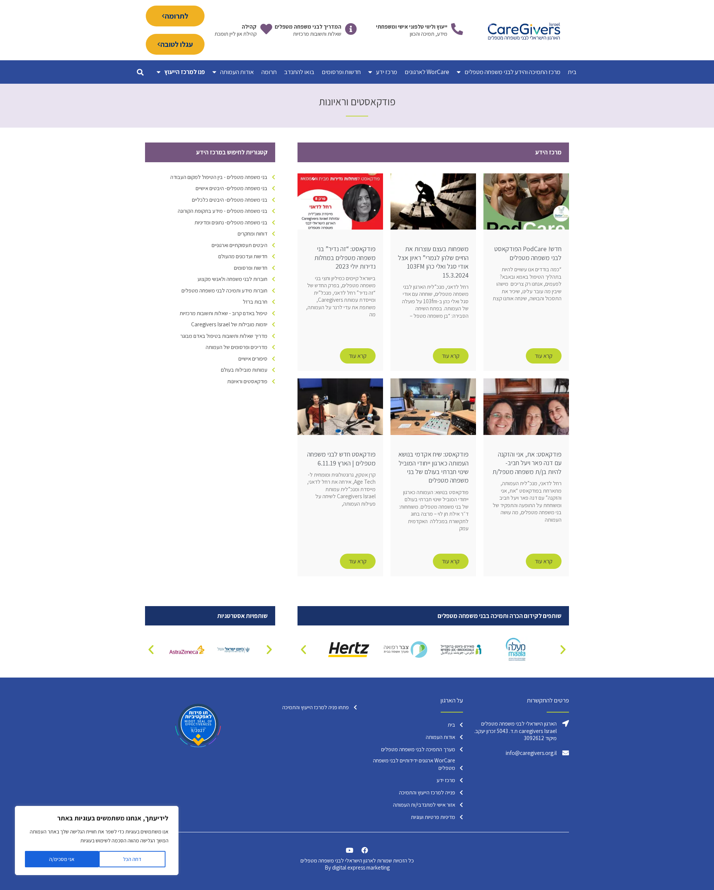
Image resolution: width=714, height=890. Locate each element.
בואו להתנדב (299, 72)
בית (572, 72)
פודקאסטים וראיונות (247, 381)
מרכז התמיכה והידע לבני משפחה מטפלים (512, 72)
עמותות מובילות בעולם (244, 369)
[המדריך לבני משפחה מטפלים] (351, 29)
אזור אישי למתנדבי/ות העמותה (424, 804)
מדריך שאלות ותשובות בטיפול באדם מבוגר (223, 335)
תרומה (269, 72)
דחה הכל (132, 859)
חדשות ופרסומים (341, 72)
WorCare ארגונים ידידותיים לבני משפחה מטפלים (414, 764)
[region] (96, 840)
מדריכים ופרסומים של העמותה (236, 346)
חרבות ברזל (255, 301)
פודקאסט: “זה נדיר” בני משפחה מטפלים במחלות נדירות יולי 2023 (345, 257)
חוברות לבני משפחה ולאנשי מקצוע (232, 278)
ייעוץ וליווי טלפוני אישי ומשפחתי (411, 26)
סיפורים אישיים (252, 358)
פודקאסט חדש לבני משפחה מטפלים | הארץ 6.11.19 (341, 458)
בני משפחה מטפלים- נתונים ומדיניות (230, 222)
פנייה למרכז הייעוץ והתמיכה (427, 792)
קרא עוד (544, 356)
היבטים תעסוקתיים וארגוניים (239, 245)
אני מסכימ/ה (61, 859)
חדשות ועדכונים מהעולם (242, 256)
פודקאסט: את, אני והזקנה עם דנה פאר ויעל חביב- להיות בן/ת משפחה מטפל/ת (527, 463)
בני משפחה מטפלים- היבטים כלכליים (229, 199)
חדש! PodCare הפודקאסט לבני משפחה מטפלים (528, 253)
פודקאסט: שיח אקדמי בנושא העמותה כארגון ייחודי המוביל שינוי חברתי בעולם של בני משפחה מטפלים (433, 467)
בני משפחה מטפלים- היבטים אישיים (231, 188)
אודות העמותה (237, 72)
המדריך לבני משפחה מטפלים (308, 26)
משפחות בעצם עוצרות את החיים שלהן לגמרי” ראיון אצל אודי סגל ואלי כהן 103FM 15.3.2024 (433, 261)
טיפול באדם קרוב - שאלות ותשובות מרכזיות (223, 313)
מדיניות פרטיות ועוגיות (433, 816)
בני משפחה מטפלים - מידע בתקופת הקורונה (222, 210)
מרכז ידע (386, 72)
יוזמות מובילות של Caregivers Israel (229, 324)
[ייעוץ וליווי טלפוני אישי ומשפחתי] (457, 29)
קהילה (249, 26)
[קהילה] (266, 29)
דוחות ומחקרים (252, 233)
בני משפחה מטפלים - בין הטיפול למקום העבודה (218, 176)
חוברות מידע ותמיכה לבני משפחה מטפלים (224, 290)
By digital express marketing (357, 867)
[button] (140, 72)
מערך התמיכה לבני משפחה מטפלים (418, 749)
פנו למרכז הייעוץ (184, 72)
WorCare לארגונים (427, 72)
